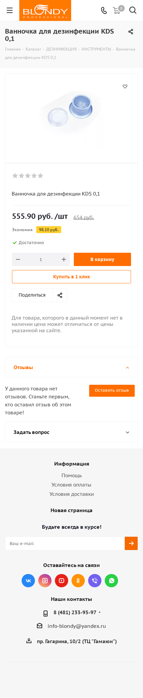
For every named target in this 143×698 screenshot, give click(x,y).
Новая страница (71, 510)
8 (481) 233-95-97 (75, 612)
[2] (22, 176)
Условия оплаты (71, 485)
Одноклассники (78, 580)
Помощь (72, 475)
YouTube (61, 580)
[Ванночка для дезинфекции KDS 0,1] (71, 115)
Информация (71, 463)
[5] (41, 176)
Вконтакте (28, 580)
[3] (28, 176)
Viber (94, 580)
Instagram (45, 580)
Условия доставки (72, 494)
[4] (34, 176)
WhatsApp (111, 580)
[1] (15, 176)
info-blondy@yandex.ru (77, 626)
